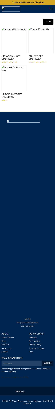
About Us (5, 345)
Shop (4, 341)
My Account (7, 348)
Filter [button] (48, 22)
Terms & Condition (36, 348)
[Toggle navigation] (51, 9)
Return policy (34, 341)
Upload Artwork (8, 338)
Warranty (33, 338)
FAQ (31, 352)
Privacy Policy (35, 345)
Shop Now (39, 2)
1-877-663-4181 (27, 326)
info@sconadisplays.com (27, 322)
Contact (5, 352)
